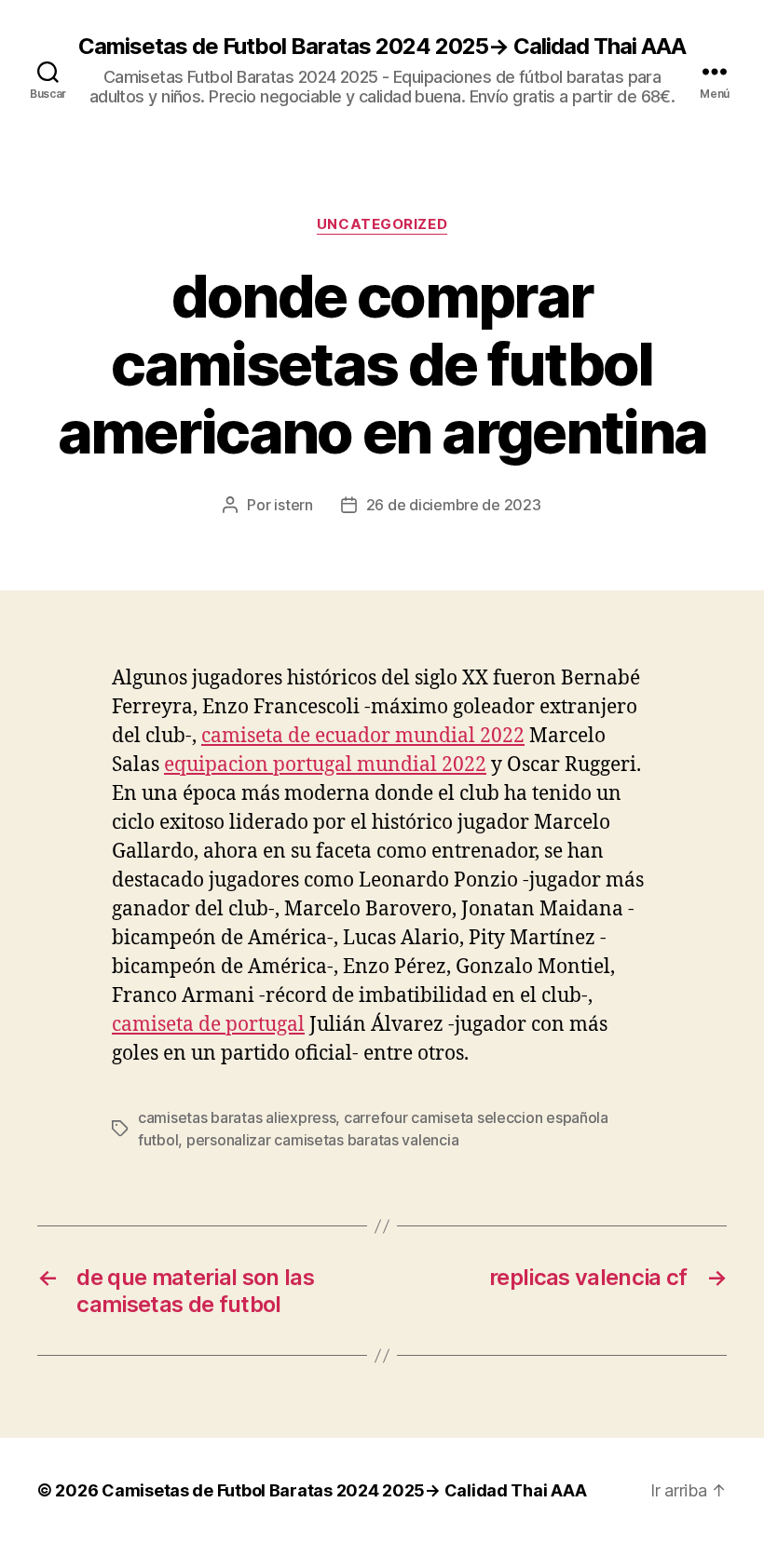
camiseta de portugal (208, 1024)
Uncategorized (382, 224)
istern (293, 504)
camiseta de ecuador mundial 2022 (363, 736)
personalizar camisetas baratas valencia (322, 1139)
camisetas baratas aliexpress (236, 1117)
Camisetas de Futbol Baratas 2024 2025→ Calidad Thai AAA (382, 46)
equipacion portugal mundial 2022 (325, 765)
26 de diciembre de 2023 (453, 504)
